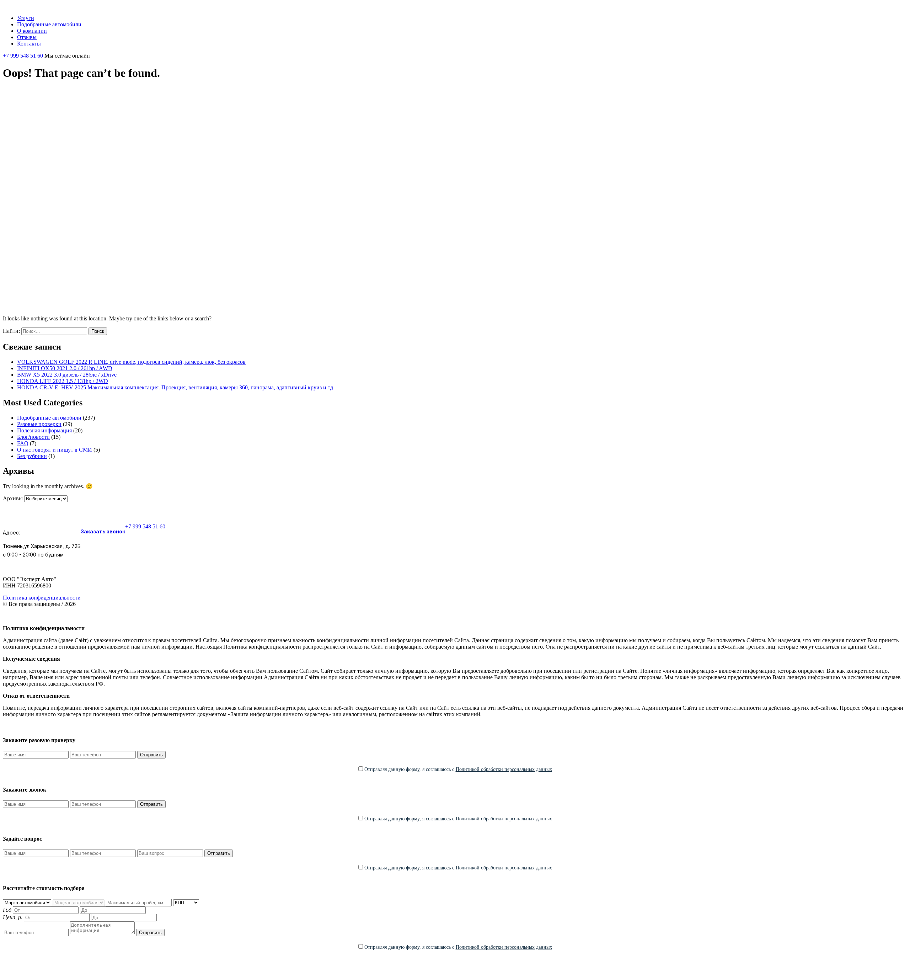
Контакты (29, 44)
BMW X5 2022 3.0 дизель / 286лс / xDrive (67, 375)
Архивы (13, 498)
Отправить (151, 754)
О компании (32, 31)
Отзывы (27, 37)
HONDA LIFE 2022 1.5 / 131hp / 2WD (62, 381)
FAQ (22, 443)
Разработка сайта (440, 616)
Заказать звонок (103, 531)
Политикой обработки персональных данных (504, 769)
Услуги (25, 18)
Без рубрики (32, 456)
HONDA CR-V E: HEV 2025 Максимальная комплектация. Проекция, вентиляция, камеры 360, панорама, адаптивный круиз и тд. (175, 387)
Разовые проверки (39, 424)
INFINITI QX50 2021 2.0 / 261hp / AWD (64, 368)
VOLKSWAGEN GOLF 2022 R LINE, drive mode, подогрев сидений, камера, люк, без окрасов (131, 362)
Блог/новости (33, 437)
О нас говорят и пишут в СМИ (54, 450)
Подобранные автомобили (49, 24)
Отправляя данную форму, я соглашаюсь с (457, 769)
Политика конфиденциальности (42, 598)
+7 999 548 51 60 (23, 56)
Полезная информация (44, 430)
